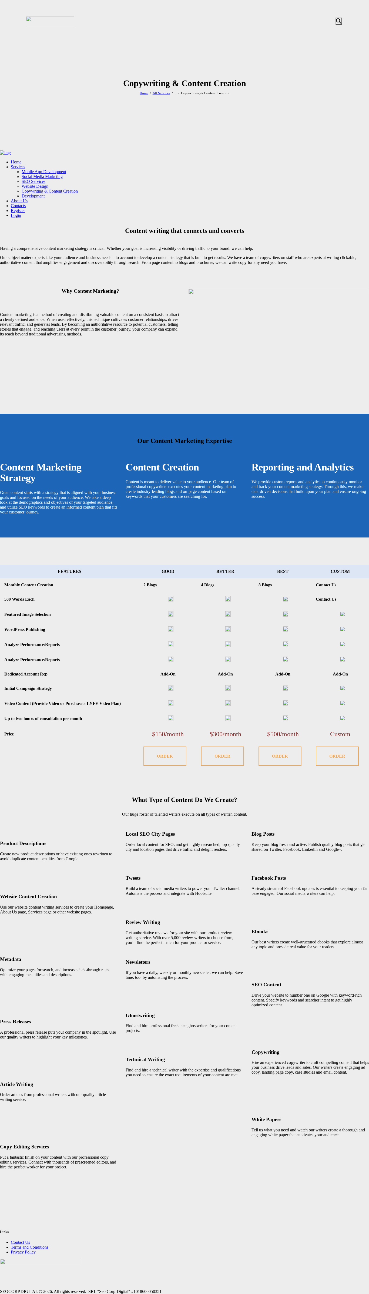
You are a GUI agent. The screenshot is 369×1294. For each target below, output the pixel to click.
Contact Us (20, 1242)
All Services (161, 93)
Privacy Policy (23, 1252)
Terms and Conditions (29, 1247)
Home (144, 93)
